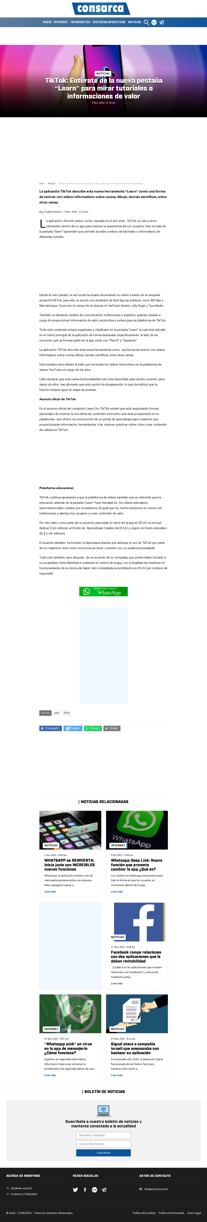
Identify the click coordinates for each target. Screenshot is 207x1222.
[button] (146, 22)
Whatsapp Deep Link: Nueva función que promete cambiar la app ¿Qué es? (136, 865)
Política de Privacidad (171, 1213)
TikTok (66, 713)
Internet (61, 22)
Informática (80, 22)
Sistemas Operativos (109, 22)
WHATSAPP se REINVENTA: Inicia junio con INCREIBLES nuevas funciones (69, 865)
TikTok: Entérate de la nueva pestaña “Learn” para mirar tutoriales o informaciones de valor (103, 88)
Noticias (134, 22)
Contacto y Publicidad (24, 1194)
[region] (103, 149)
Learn (56, 713)
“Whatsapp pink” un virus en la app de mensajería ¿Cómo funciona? (68, 1048)
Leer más (50, 891)
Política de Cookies (144, 1213)
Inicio (47, 22)
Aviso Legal (194, 1213)
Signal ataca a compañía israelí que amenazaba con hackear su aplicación (135, 1048)
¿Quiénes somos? (21, 1188)
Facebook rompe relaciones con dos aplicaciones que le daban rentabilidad (136, 956)
